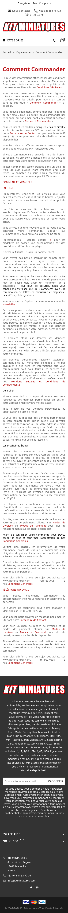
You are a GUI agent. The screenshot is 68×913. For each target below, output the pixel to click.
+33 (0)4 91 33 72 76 (19, 875)
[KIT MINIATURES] (34, 689)
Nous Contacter (18, 10)
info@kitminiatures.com (21, 880)
